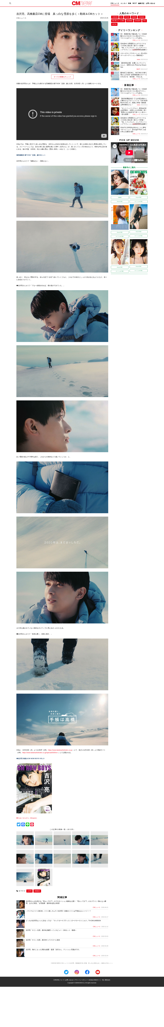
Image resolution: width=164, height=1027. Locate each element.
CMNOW (115, 17)
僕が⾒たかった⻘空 (118, 20)
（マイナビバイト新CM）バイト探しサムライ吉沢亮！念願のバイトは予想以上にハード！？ (58, 911)
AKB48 (134, 17)
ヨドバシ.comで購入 (139, 201)
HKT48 (114, 24)
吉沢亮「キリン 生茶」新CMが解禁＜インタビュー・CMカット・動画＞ (51, 930)
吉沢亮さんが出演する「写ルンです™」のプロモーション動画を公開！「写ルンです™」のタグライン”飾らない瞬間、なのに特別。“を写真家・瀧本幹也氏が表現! (66, 902)
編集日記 (141, 3)
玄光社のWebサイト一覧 (96, 980)
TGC (144, 20)
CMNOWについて (58, 980)
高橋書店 (37, 891)
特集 (129, 3)
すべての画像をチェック (62, 77)
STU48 (127, 17)
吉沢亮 (29, 891)
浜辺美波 (129, 20)
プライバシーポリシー (81, 980)
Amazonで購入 (120, 201)
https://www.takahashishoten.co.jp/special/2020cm (40, 752)
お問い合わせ (150, 3)
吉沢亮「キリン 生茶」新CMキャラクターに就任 (43, 940)
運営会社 (107, 980)
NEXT (135, 3)
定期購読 (120, 197)
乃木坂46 (141, 17)
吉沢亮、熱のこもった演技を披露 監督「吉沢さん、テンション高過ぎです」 (53, 949)
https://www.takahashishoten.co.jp (60, 750)
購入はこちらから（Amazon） (27, 818)
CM (121, 17)
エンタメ (124, 3)
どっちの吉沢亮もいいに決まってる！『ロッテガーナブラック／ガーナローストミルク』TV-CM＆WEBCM (63, 920)
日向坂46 (137, 20)
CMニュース (115, 3)
